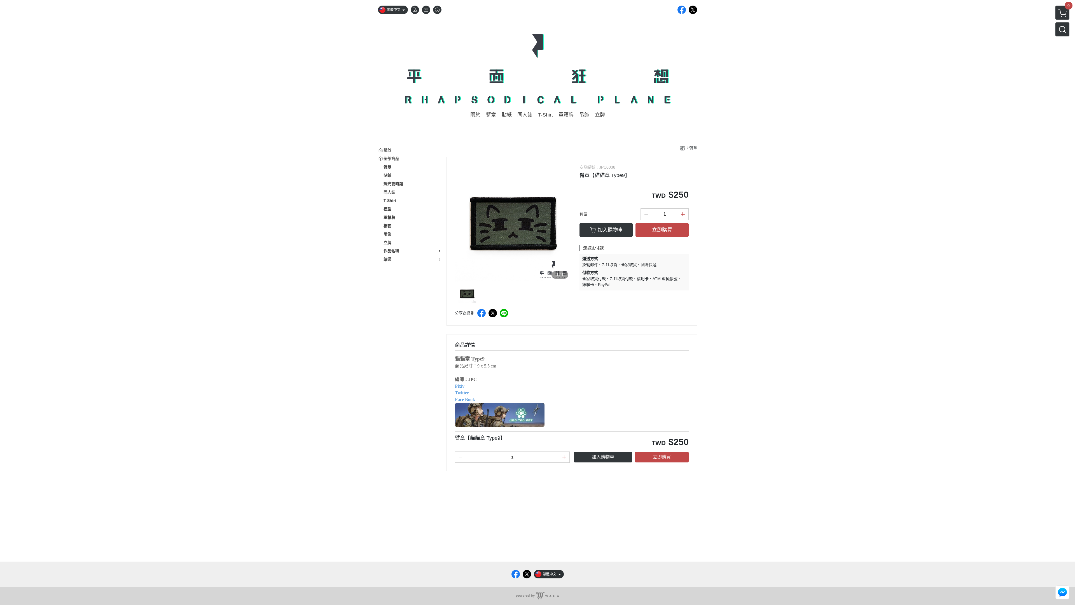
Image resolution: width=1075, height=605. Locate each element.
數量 (583, 214)
